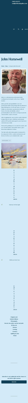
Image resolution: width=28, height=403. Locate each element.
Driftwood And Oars (14, 296)
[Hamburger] (14, 29)
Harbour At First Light (14, 241)
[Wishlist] (22, 29)
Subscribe (14, 382)
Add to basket (14, 156)
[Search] (18, 29)
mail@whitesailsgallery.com (19, 3)
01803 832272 (16, 1)
